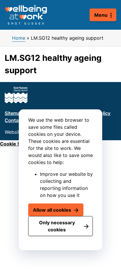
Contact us (17, 120)
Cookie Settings (18, 144)
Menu (100, 15)
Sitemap (14, 113)
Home (18, 38)
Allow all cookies (52, 210)
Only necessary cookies (57, 226)
